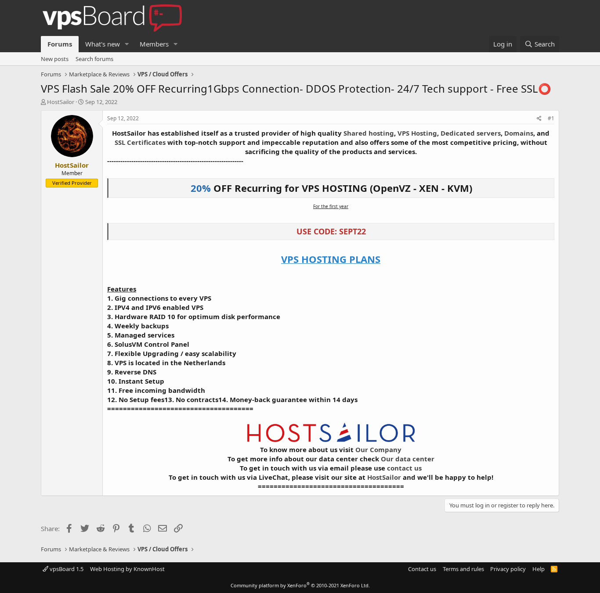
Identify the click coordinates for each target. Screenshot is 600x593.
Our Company (378, 449)
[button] (127, 44)
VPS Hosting (417, 133)
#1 (551, 118)
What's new (102, 44)
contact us (404, 468)
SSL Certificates (140, 142)
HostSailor (60, 102)
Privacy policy (508, 569)
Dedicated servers (471, 133)
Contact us (422, 569)
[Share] (539, 119)
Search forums (94, 59)
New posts (55, 59)
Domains (518, 133)
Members (154, 44)
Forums (59, 44)
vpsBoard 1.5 (65, 569)
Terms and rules (463, 569)
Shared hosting (368, 133)
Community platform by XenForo (300, 585)
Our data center (407, 458)
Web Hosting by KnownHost (127, 569)
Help (538, 569)
